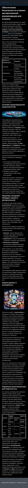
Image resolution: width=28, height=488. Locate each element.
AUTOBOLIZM (5, 2)
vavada (5, 33)
